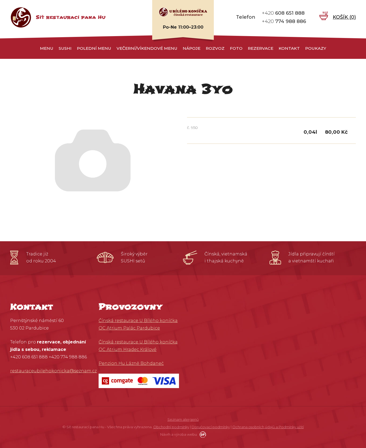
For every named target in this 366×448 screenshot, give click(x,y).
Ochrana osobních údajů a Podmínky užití (268, 427)
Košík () (344, 17)
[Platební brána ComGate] (139, 380)
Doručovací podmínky (211, 427)
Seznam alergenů (183, 419)
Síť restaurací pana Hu (71, 17)
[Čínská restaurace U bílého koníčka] (183, 12)
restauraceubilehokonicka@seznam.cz (53, 370)
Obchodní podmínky (171, 427)
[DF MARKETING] (202, 434)
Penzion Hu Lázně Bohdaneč (131, 363)
